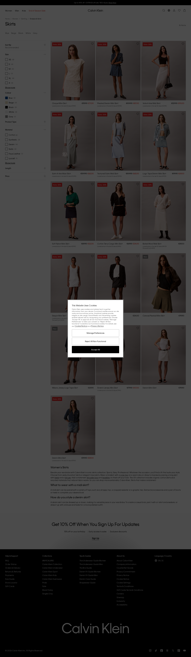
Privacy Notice (97, 326)
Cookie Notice (81, 326)
